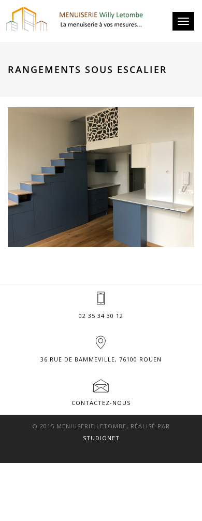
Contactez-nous (101, 403)
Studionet (101, 438)
